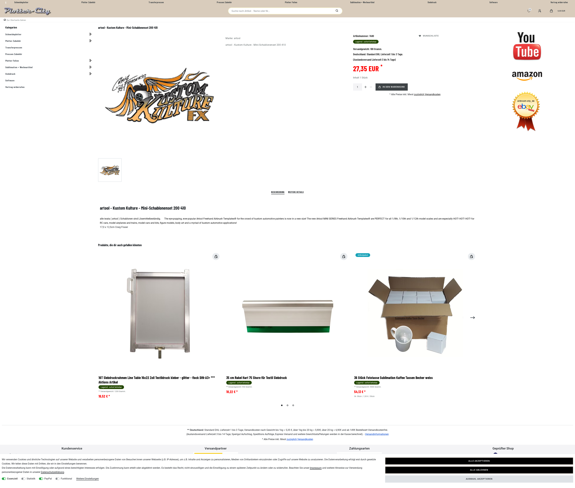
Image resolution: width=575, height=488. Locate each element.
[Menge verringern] (371, 87)
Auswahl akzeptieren (479, 479)
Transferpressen (13, 47)
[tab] (277, 192)
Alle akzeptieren (479, 461)
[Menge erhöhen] (365, 87)
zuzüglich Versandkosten (427, 94)
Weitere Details (296, 192)
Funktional (66, 478)
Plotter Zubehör (13, 40)
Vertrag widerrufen (15, 87)
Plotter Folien (12, 60)
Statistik (31, 478)
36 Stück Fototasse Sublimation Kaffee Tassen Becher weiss (393, 377)
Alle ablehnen (479, 470)
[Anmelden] (540, 11)
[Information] (5, 2)
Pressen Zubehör (13, 54)
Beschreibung (278, 192)
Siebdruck (10, 73)
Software (10, 80)
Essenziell (12, 478)
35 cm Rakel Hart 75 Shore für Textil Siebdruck (256, 377)
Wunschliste (431, 36)
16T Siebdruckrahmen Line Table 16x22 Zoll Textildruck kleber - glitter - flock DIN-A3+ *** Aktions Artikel (157, 379)
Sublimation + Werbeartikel (19, 67)
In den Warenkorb (394, 87)
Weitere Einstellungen (87, 478)
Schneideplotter (13, 34)
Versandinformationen (377, 434)
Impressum (316, 467)
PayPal (48, 478)
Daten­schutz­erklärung (52, 472)
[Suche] (337, 11)
